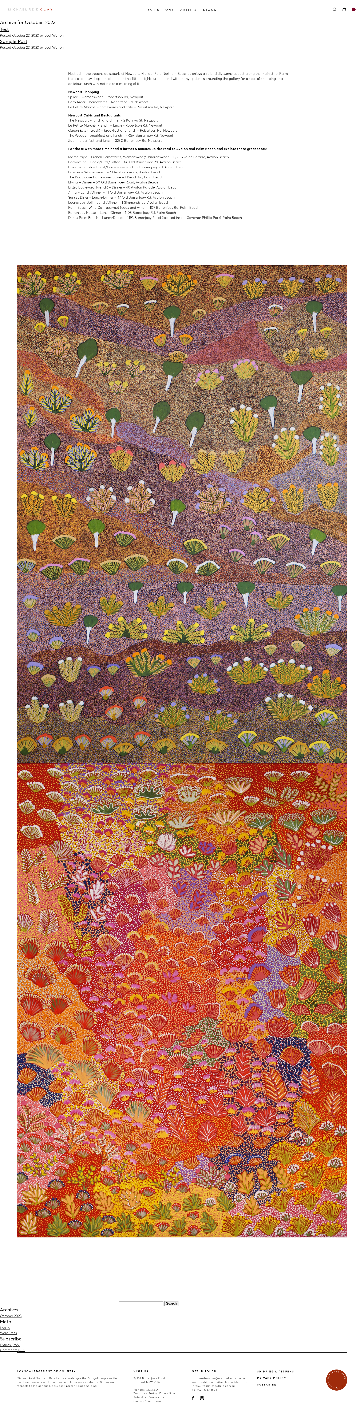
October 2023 (10, 1316)
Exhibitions (160, 10)
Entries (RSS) (10, 1345)
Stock (210, 10)
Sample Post (13, 41)
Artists (188, 10)
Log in (5, 1328)
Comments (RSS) (13, 1350)
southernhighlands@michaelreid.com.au (219, 1382)
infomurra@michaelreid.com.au (213, 1385)
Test (4, 29)
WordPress (8, 1333)
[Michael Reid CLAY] (60, 9)
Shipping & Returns (275, 1371)
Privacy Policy (271, 1378)
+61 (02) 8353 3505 (204, 1389)
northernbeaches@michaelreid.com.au (218, 1378)
